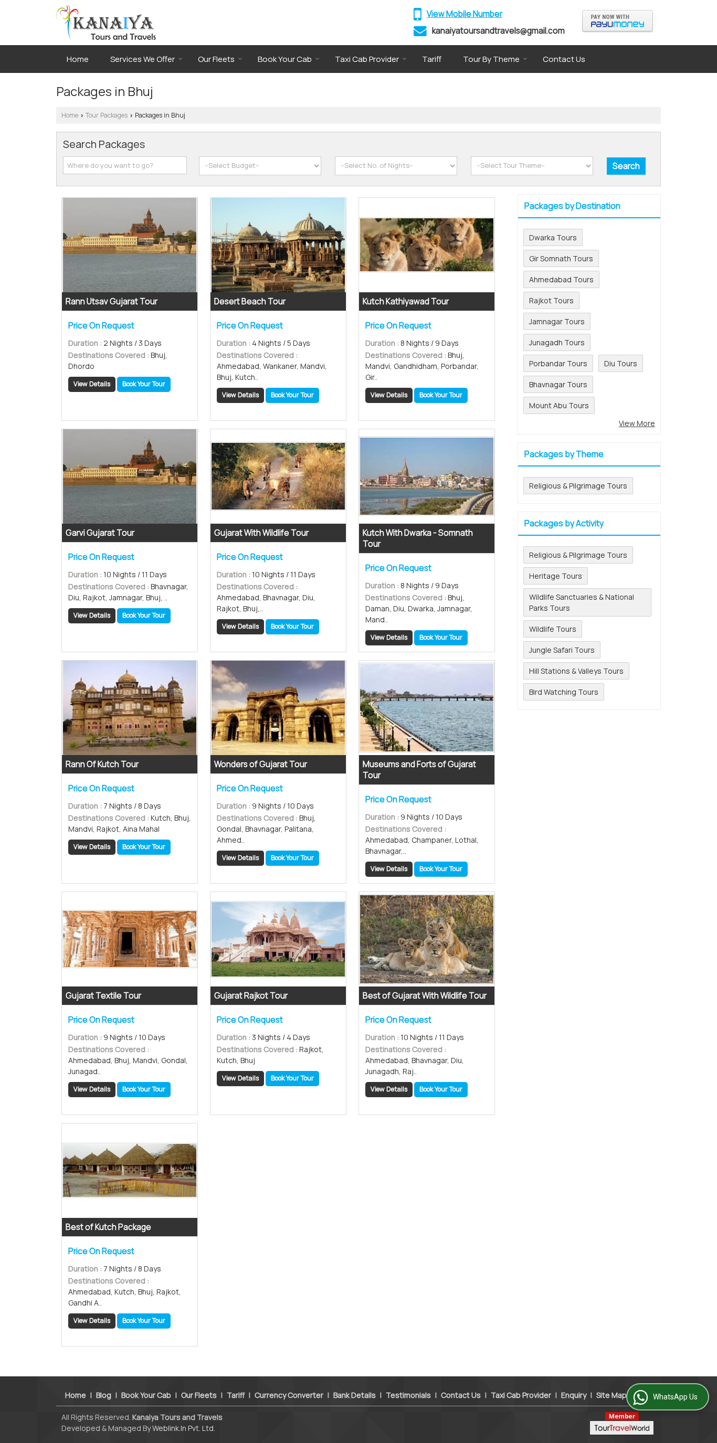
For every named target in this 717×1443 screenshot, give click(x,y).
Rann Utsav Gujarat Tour (111, 301)
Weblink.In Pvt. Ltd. (183, 1428)
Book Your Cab (285, 59)
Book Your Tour (143, 383)
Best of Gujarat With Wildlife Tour (425, 995)
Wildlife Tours (552, 629)
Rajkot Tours (551, 300)
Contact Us (564, 59)
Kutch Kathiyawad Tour (406, 301)
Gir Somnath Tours (561, 258)
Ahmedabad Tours (561, 279)
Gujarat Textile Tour (103, 995)
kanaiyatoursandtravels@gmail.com (498, 30)
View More (637, 423)
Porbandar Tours (558, 363)
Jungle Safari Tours (562, 650)
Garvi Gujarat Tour (100, 532)
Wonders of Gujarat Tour (260, 764)
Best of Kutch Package (108, 1227)
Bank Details (354, 1395)
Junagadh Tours (557, 342)
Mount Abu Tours (559, 405)
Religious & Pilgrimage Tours (578, 486)
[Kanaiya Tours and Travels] (106, 22)
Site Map (611, 1395)
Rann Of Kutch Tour (102, 764)
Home (78, 59)
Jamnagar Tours (557, 321)
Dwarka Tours (553, 237)
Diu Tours (620, 363)
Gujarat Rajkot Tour (251, 995)
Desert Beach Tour (250, 301)
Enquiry (573, 1395)
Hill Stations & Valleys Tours (576, 671)
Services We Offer (142, 59)
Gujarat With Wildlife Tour (261, 532)
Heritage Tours (555, 576)
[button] (464, 13)
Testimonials (408, 1395)
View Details (91, 383)
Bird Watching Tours (563, 692)
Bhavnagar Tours (558, 384)
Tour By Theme (491, 59)
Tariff (431, 59)
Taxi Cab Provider (367, 59)
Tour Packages (107, 115)
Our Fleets (216, 59)
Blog (103, 1395)
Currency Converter (289, 1395)
